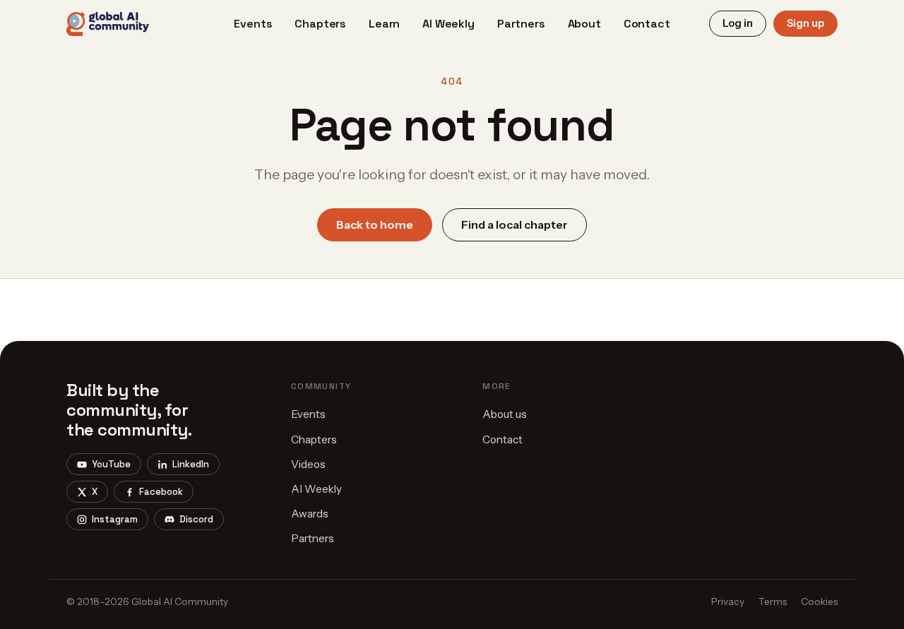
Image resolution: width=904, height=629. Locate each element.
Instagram (115, 519)
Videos (308, 464)
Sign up (805, 23)
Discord (196, 519)
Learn (384, 23)
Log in (737, 23)
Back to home (374, 224)
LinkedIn (190, 464)
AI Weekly (448, 23)
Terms (773, 601)
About (584, 23)
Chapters (320, 23)
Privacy (727, 601)
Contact (647, 23)
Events (253, 23)
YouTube (111, 464)
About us (504, 414)
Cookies (819, 601)
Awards (309, 513)
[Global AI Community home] (107, 24)
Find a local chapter (514, 224)
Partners (521, 23)
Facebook (161, 492)
